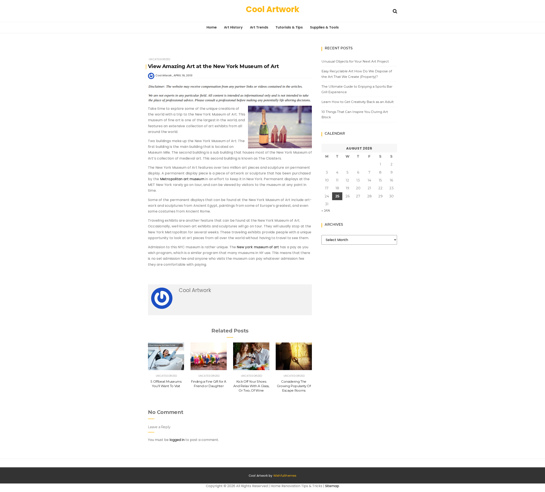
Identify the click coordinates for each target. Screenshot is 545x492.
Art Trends (259, 27)
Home (212, 27)
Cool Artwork (272, 9)
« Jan (325, 210)
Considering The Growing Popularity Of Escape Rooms (294, 386)
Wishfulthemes (285, 475)
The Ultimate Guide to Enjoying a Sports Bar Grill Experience (356, 89)
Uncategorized (159, 59)
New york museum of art (258, 247)
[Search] (395, 10)
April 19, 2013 (183, 75)
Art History (233, 27)
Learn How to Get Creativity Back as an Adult (357, 102)
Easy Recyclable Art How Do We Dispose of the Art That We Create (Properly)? (356, 74)
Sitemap (332, 485)
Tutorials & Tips (289, 27)
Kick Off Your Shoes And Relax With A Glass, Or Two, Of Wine (251, 386)
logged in (177, 439)
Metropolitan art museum (182, 179)
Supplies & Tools (324, 27)
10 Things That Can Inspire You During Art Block (354, 114)
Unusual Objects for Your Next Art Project (355, 61)
